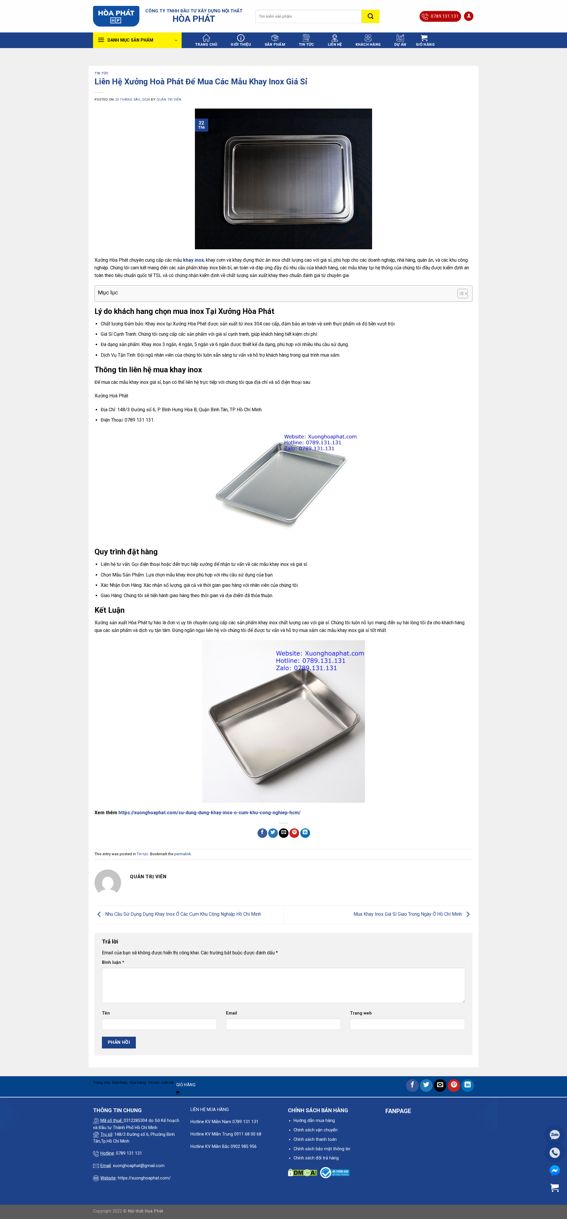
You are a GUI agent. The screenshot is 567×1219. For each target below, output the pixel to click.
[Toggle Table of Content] (459, 294)
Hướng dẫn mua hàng (314, 1120)
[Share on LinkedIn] (305, 833)
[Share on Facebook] (262, 833)
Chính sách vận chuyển (316, 1130)
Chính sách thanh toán (315, 1139)
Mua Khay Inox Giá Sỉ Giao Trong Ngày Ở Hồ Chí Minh (408, 914)
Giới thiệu (241, 44)
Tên (106, 1013)
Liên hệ (335, 44)
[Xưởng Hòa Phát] (116, 16)
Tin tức (306, 44)
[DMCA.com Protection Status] (302, 1172)
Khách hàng (368, 44)
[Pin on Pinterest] (294, 833)
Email (231, 1013)
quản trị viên (169, 99)
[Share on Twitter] (273, 833)
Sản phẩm (275, 44)
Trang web (361, 1013)
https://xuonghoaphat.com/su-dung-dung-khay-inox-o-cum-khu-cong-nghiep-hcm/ (209, 812)
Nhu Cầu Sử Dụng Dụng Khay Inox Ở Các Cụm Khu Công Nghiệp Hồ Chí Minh (182, 914)
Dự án (400, 44)
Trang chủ (206, 44)
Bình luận (113, 962)
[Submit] (370, 16)
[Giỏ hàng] (554, 1188)
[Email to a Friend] (284, 833)
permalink (182, 854)
